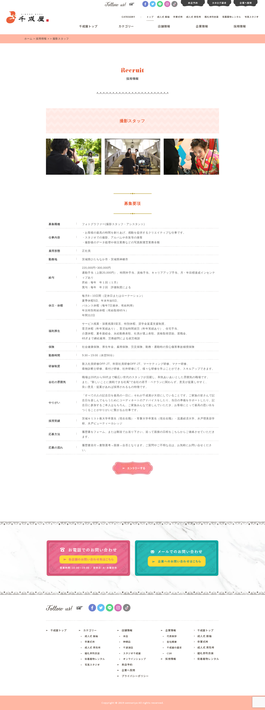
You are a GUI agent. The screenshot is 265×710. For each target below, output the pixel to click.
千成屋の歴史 (174, 647)
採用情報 (240, 26)
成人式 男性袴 (193, 16)
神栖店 (127, 641)
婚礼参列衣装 (212, 16)
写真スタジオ (252, 16)
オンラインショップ (134, 659)
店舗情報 (164, 26)
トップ (150, 16)
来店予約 (127, 664)
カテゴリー (126, 26)
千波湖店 (128, 647)
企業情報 (202, 26)
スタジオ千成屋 (132, 653)
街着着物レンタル (231, 16)
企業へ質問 (128, 670)
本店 (125, 636)
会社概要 (172, 641)
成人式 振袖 (163, 16)
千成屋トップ (88, 26)
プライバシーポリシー (135, 676)
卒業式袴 (178, 16)
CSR (169, 653)
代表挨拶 (172, 636)
